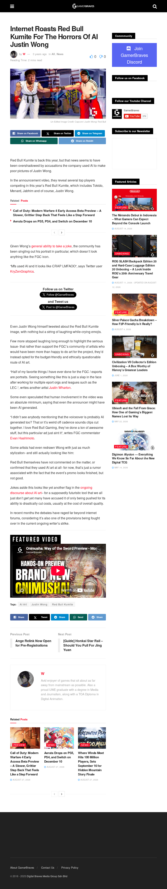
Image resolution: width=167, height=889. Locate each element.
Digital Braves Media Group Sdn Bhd (47, 876)
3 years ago (40, 54)
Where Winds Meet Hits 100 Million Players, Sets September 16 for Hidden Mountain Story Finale (91, 763)
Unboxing (122, 253)
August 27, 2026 (21, 779)
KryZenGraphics (22, 271)
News (60, 54)
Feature (121, 207)
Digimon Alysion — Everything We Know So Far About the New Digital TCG (133, 458)
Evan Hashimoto (22, 438)
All (53, 54)
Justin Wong (39, 604)
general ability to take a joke (51, 246)
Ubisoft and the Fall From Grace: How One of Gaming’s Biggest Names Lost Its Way (134, 412)
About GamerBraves (22, 867)
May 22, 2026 (121, 421)
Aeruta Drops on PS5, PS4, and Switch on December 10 (52, 221)
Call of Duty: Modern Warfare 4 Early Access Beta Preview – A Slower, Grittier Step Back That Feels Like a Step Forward (57, 212)
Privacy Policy (69, 867)
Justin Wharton (60, 387)
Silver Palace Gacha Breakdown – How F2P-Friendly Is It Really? (134, 322)
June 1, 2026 (121, 375)
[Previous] (54, 232)
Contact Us (47, 867)
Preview (19, 744)
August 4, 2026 (122, 329)
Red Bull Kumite (62, 604)
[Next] (62, 232)
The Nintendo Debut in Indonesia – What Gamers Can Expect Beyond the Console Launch (134, 219)
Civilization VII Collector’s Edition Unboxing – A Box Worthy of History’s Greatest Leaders (134, 366)
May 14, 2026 (121, 467)
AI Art (23, 604)
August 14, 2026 (123, 228)
